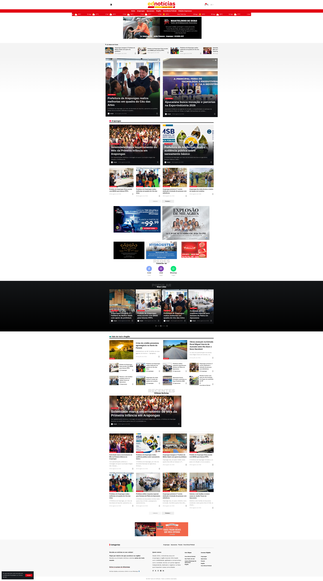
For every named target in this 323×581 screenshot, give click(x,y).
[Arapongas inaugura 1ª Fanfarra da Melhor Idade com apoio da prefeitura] (207, 50)
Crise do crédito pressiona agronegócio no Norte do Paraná (147, 345)
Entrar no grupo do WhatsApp (119, 567)
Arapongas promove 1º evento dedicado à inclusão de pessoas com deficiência (174, 191)
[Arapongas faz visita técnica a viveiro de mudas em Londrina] (202, 177)
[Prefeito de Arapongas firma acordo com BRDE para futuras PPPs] (121, 177)
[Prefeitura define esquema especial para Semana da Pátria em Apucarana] (133, 87)
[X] (155, 571)
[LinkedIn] (163, 571)
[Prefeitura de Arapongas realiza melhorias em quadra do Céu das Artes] (109, 50)
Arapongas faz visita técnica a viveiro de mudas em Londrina (152, 379)
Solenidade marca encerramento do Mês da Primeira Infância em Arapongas (157, 49)
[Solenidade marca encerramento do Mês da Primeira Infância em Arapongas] (142, 50)
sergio (112, 113)
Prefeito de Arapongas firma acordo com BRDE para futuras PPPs (126, 366)
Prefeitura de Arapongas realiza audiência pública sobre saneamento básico (190, 49)
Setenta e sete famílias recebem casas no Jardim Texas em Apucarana (200, 496)
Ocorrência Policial (205, 385)
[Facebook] (149, 271)
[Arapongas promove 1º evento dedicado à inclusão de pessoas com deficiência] (175, 177)
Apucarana (111, 98)
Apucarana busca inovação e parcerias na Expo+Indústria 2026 (180, 379)
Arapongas (115, 143)
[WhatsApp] (173, 271)
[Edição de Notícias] (161, 4)
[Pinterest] (161, 571)
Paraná (180, 544)
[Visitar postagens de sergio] (109, 113)
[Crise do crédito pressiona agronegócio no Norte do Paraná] (121, 349)
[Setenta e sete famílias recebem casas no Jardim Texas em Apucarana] (190, 87)
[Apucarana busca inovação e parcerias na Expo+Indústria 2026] (167, 380)
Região (112, 358)
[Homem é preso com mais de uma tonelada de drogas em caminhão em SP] (194, 380)
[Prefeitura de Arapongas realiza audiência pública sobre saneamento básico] (175, 50)
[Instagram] (161, 271)
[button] (28, 575)
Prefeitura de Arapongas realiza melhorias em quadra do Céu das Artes (124, 49)
